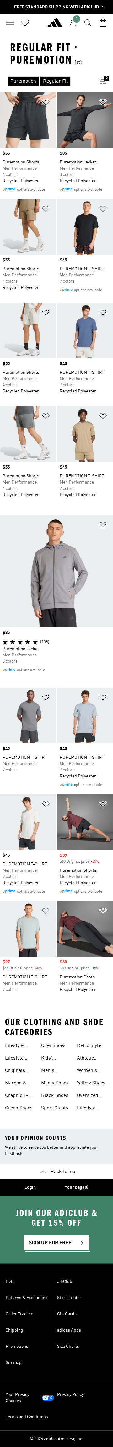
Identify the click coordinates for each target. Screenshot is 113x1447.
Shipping (14, 1330)
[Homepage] (54, 25)
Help (10, 1281)
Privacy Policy (70, 1394)
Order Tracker (19, 1314)
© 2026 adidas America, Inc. (56, 1439)
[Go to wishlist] (25, 22)
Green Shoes (19, 1108)
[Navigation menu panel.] (10, 22)
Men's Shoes (55, 1083)
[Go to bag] (102, 22)
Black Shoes (54, 1095)
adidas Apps (69, 1330)
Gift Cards (67, 1314)
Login (30, 1187)
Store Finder (69, 1298)
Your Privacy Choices (17, 1397)
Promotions (17, 1346)
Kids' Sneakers (51, 1059)
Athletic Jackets (85, 1059)
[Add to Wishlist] (46, 103)
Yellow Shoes (91, 1083)
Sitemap (14, 1363)
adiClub (64, 1281)
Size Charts (68, 1346)
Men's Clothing (50, 1071)
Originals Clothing (15, 1071)
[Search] (87, 22)
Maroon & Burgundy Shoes (16, 1084)
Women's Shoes (87, 1071)
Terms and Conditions (27, 1417)
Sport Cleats (54, 1108)
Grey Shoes (53, 1045)
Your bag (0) (77, 1187)
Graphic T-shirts (16, 1096)
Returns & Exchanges (26, 1298)
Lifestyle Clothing (14, 1046)
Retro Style (89, 1045)
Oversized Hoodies (87, 1096)
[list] (46, 81)
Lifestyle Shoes (14, 1059)
